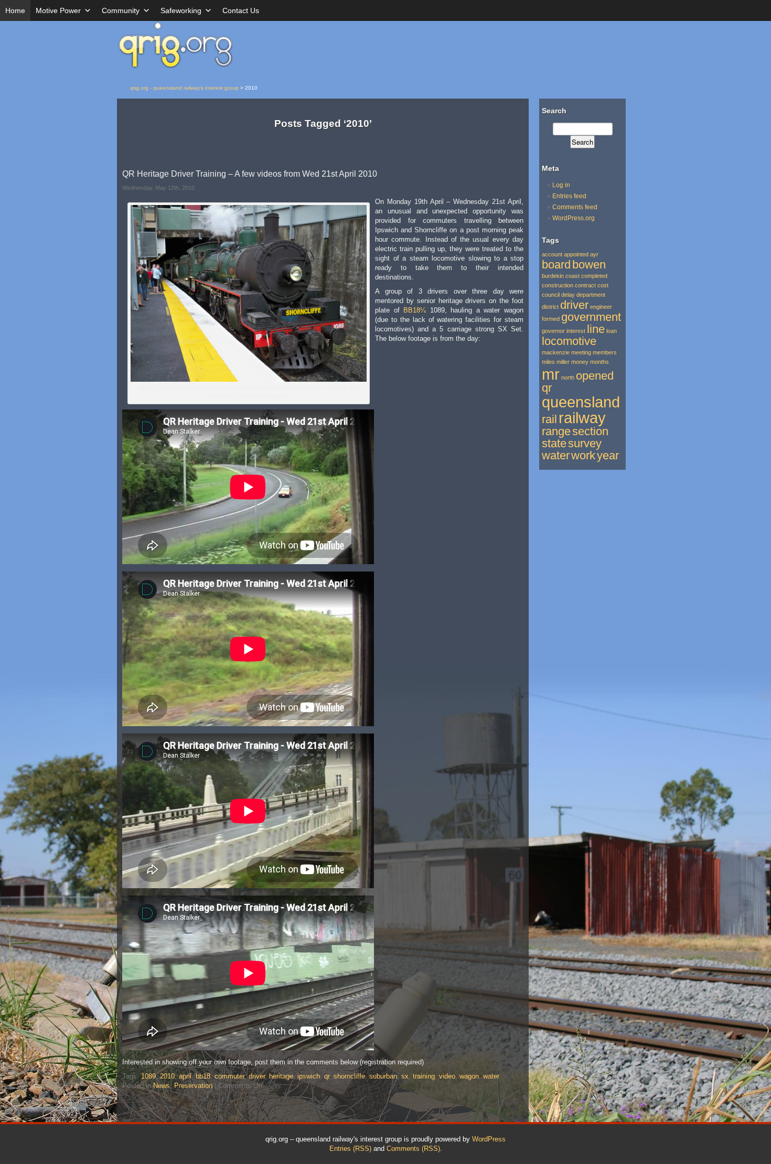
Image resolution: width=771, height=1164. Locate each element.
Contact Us (240, 10)
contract (585, 285)
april (185, 1076)
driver (257, 1076)
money (579, 362)
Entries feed (569, 196)
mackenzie (556, 352)
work (583, 455)
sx (405, 1076)
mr (551, 374)
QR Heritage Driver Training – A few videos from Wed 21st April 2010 (249, 173)
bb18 (203, 1076)
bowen (589, 264)
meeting (581, 352)
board (556, 264)
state (554, 443)
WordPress (489, 1139)
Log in (561, 185)
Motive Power (58, 10)
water (491, 1076)
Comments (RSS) (413, 1148)
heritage (281, 1076)
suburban (383, 1076)
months (599, 362)
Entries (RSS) (350, 1148)
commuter (229, 1076)
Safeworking (180, 10)
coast (572, 276)
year (608, 455)
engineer (601, 307)
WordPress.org (573, 218)
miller (563, 362)
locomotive (569, 341)
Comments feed (574, 207)
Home (15, 10)
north (567, 377)
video (447, 1076)
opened (595, 375)
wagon (469, 1076)
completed (594, 276)
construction (557, 285)
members (605, 352)
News (161, 1086)
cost (602, 285)
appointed (576, 254)
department (590, 295)
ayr (594, 254)
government (591, 317)
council (551, 295)
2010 (167, 1076)
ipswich (308, 1076)
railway (582, 417)
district (550, 307)
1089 (148, 1076)
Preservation (193, 1086)
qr (326, 1076)
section (590, 431)
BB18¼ (414, 310)
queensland (581, 402)
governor (553, 331)
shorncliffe (349, 1076)
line (596, 329)
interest (575, 331)
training (424, 1076)
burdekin (553, 276)
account (552, 254)
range (556, 431)
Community (121, 10)
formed (551, 319)
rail (549, 419)
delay (568, 295)
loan (611, 331)
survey (585, 443)
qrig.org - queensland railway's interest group (184, 88)
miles (548, 362)
